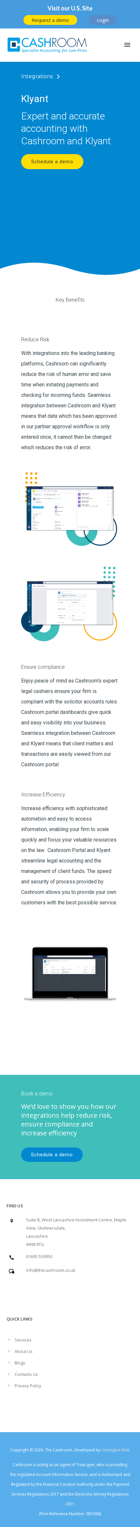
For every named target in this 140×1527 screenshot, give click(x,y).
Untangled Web (115, 1450)
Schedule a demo (52, 162)
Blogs (20, 1363)
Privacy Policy (28, 1386)
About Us (24, 1351)
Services (23, 1340)
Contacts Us (26, 1374)
